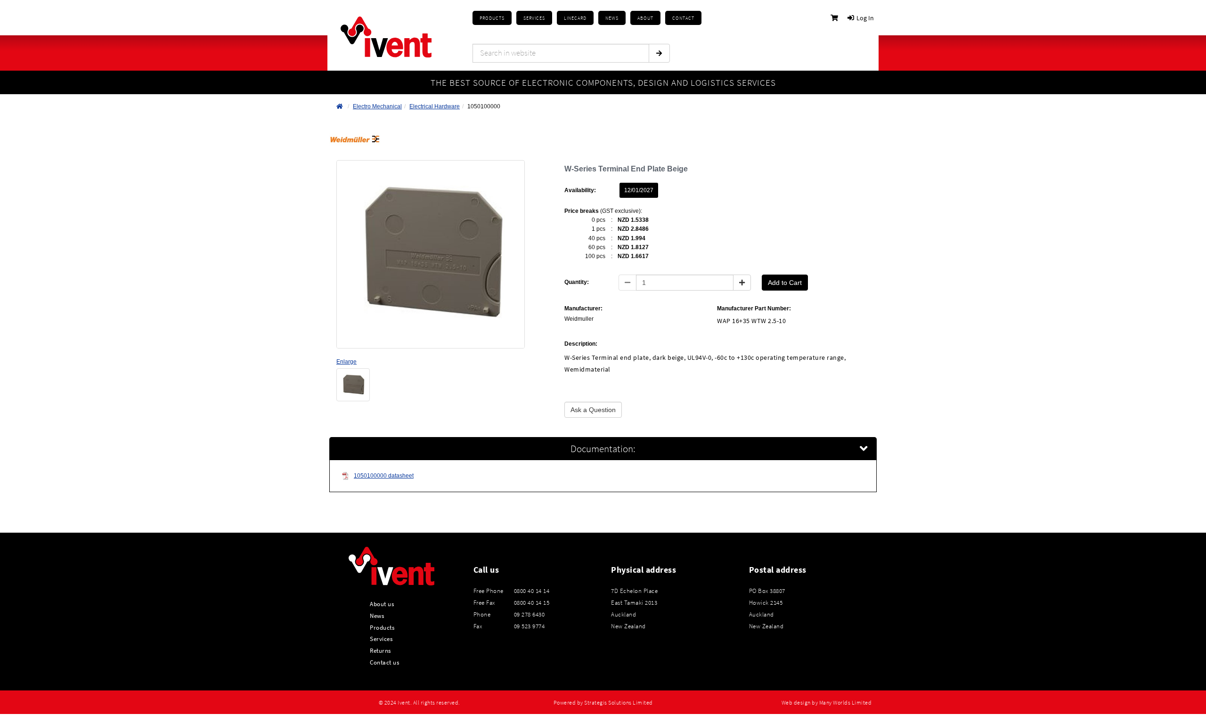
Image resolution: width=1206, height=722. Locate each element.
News (377, 615)
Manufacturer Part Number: (754, 308)
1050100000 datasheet (384, 475)
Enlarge (346, 361)
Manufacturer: (583, 308)
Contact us (384, 662)
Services (381, 638)
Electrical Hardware (434, 106)
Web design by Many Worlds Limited (827, 702)
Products (492, 18)
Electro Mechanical (377, 106)
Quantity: (576, 282)
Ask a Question (593, 410)
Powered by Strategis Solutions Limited (603, 702)
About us (382, 604)
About (645, 18)
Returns (380, 650)
